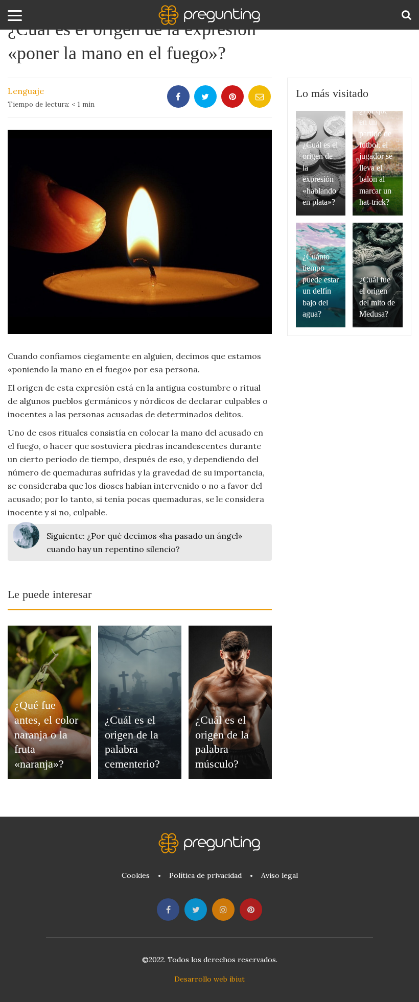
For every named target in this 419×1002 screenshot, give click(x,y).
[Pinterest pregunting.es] (251, 909)
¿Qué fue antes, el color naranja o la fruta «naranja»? (46, 734)
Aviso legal (279, 875)
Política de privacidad (205, 875)
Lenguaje (26, 91)
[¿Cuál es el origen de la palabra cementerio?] (139, 702)
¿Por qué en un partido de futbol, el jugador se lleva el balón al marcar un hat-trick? (375, 156)
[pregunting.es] (209, 15)
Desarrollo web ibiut (209, 979)
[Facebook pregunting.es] (168, 909)
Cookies (136, 875)
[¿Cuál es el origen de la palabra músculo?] (230, 702)
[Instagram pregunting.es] (223, 909)
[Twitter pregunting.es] (195, 909)
